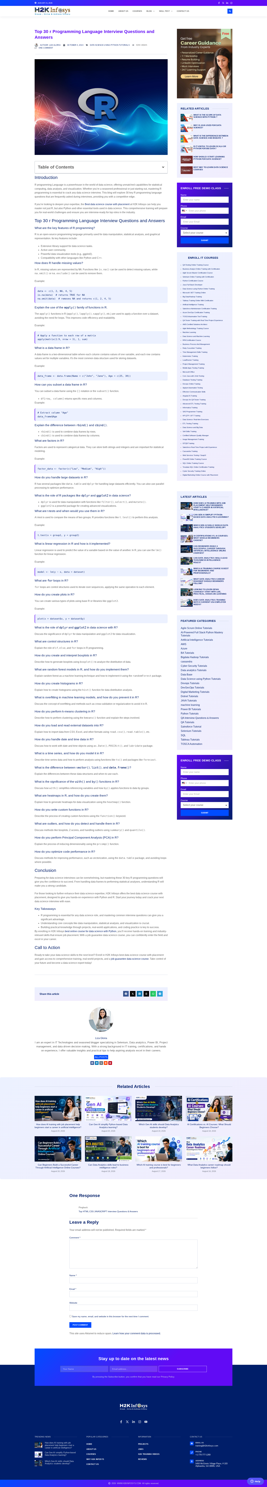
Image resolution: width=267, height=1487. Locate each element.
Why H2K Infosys (95, 1459)
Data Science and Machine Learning (196, 336)
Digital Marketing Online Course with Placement (200, 475)
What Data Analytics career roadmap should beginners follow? (209, 581)
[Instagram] (139, 1421)
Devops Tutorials (190, 683)
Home (111, 11)
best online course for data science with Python (90, 931)
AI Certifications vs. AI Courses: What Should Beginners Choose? (210, 538)
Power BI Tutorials (191, 709)
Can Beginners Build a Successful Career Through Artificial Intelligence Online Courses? (209, 549)
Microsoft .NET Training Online (194, 293)
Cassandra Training (190, 451)
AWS (183, 644)
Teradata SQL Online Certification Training (198, 467)
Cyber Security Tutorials (194, 666)
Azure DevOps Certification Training (196, 312)
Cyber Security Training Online (194, 471)
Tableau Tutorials (190, 739)
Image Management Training (193, 439)
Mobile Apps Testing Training (193, 368)
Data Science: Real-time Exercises (196, 419)
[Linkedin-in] (133, 1421)
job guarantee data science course (130, 959)
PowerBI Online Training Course (195, 459)
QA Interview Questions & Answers (200, 718)
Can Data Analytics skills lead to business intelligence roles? (210, 560)
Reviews (142, 1459)
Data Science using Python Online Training (199, 289)
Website (73, 1303)
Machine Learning (189, 332)
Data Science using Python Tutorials (110, 45)
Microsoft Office (189, 372)
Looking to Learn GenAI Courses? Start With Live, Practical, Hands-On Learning (210, 591)
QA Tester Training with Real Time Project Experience (203, 320)
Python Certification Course (193, 281)
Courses (137, 11)
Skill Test (164, 11)
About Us (123, 11)
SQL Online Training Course (193, 463)
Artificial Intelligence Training (193, 304)
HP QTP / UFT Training (191, 416)
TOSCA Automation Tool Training (195, 316)
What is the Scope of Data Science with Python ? (207, 116)
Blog (149, 11)
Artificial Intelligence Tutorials (197, 640)
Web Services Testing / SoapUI (194, 455)
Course (184, 228)
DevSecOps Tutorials (192, 687)
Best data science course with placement (107, 204)
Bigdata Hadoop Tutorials (195, 657)
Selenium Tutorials (191, 731)
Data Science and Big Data (193, 427)
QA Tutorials (187, 722)
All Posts (101, 1057)
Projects (143, 1444)
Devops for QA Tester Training (194, 400)
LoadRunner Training (190, 360)
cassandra (186, 661)
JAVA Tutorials (189, 700)
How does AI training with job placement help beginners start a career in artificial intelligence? (209, 506)
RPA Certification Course (192, 340)
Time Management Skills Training (195, 352)
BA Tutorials (187, 653)
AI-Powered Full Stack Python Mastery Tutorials (202, 634)
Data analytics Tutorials (193, 670)
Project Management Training (194, 364)
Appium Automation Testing (193, 388)
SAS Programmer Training (192, 412)
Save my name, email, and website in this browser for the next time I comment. (110, 1316)
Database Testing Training (192, 380)
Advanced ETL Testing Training (194, 404)
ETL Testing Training (190, 423)
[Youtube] (145, 1421)
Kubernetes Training (190, 356)
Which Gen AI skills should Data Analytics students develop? (210, 526)
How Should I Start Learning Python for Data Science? (209, 158)
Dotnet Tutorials (189, 696)
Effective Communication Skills (194, 392)
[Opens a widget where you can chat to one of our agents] (255, 1481)
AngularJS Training (190, 396)
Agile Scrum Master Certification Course (198, 273)
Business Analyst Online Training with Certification (201, 269)
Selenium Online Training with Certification (198, 277)
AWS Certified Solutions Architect (195, 324)
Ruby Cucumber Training (192, 348)
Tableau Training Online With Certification (198, 300)
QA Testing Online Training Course (196, 265)
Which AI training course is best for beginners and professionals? (211, 570)
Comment (74, 1237)
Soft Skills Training (189, 431)
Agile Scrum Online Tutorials (196, 628)
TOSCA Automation (191, 744)
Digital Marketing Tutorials (195, 692)
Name (183, 195)
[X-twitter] (127, 1421)
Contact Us (183, 11)
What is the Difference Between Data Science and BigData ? (210, 137)
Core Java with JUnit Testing (193, 376)
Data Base (186, 674)
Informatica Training (190, 408)
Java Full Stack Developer (192, 285)
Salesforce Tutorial (191, 726)
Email (183, 217)
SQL (183, 735)
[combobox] (184, 211)
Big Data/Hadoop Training (192, 297)
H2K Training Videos (148, 1454)
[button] (229, 11)
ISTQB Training (188, 443)
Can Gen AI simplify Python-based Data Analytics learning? (211, 516)
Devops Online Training (191, 384)
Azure (184, 648)
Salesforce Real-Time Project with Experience (200, 447)
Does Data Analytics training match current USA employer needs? (209, 602)
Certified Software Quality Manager (196, 435)
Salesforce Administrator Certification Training (200, 309)
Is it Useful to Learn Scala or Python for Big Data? (209, 147)
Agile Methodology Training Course (196, 328)
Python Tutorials (190, 713)
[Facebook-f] (121, 1421)
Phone (184, 206)
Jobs (140, 1449)
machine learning (190, 705)
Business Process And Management (196, 344)
